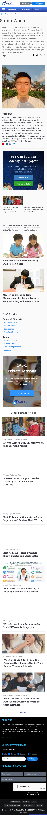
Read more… (6, 737)
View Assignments (12, 347)
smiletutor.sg (35, 138)
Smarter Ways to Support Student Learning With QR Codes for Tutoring (21, 481)
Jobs (34, 802)
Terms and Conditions (12, 805)
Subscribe (25, 3)
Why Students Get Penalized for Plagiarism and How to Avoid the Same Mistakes (22, 701)
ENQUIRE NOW (22, 393)
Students (24, 439)
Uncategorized (9, 621)
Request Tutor (23, 177)
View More (23, 713)
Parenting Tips (9, 656)
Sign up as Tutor (24, 184)
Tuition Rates (25, 9)
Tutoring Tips (15, 475)
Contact (26, 802)
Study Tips (7, 514)
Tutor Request (38, 3)
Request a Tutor (10, 322)
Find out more (10, 343)
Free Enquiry (11, 9)
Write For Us (15, 802)
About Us (38, 9)
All (5, 754)
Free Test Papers (11, 332)
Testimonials (9, 329)
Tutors (6, 475)
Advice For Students (11, 439)
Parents (19, 656)
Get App (7, 350)
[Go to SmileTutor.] (2, 14)
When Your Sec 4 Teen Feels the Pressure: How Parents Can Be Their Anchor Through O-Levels (23, 662)
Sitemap (39, 805)
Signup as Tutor (10, 340)
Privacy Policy (28, 805)
